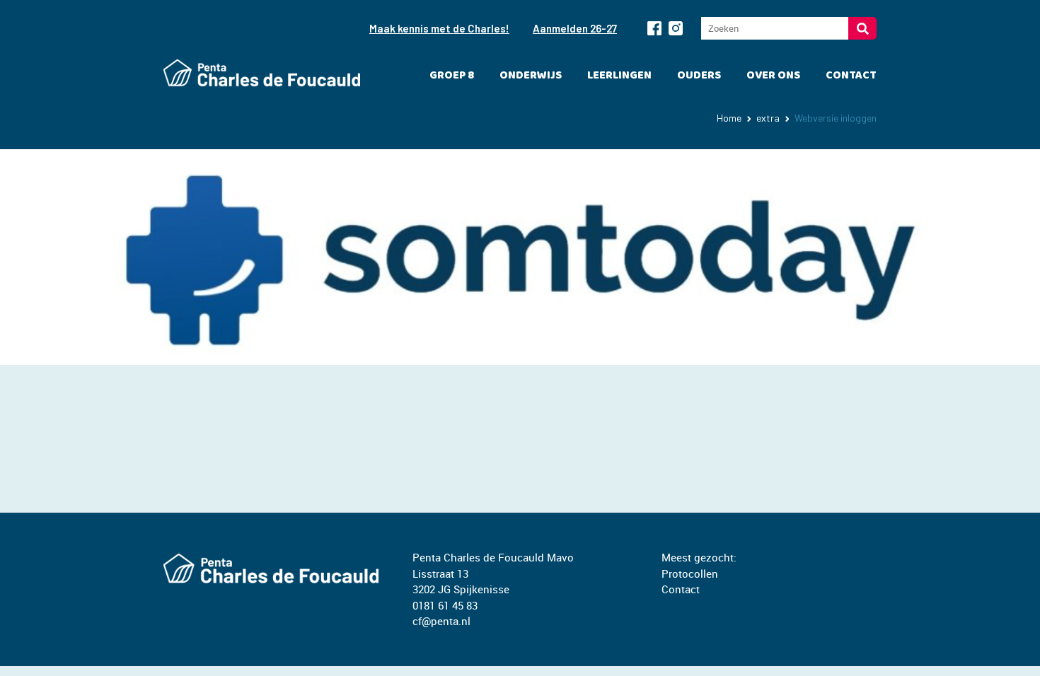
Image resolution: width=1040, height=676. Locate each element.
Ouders (699, 75)
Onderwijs (530, 75)
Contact (851, 75)
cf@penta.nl (441, 621)
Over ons (773, 75)
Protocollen (689, 573)
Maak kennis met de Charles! (439, 28)
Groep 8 (451, 75)
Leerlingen (619, 75)
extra (768, 118)
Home (729, 118)
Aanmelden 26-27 (575, 28)
